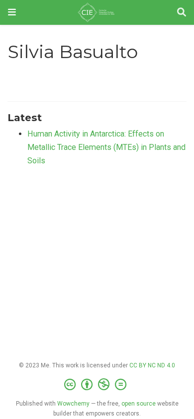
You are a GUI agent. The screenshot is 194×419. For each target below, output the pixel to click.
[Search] (181, 12)
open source (138, 403)
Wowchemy (73, 403)
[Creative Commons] (97, 384)
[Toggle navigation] (12, 12)
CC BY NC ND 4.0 (152, 365)
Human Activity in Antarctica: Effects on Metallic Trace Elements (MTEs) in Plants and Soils (106, 147)
